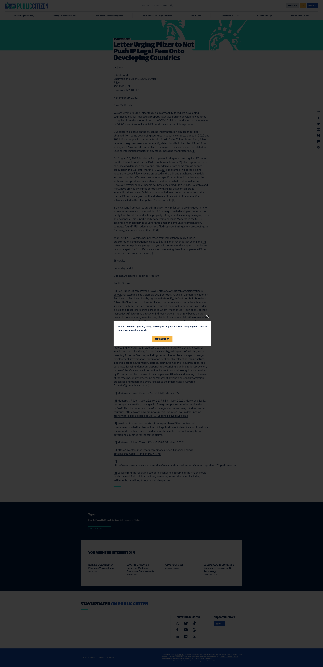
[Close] (207, 316)
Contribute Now (162, 338)
